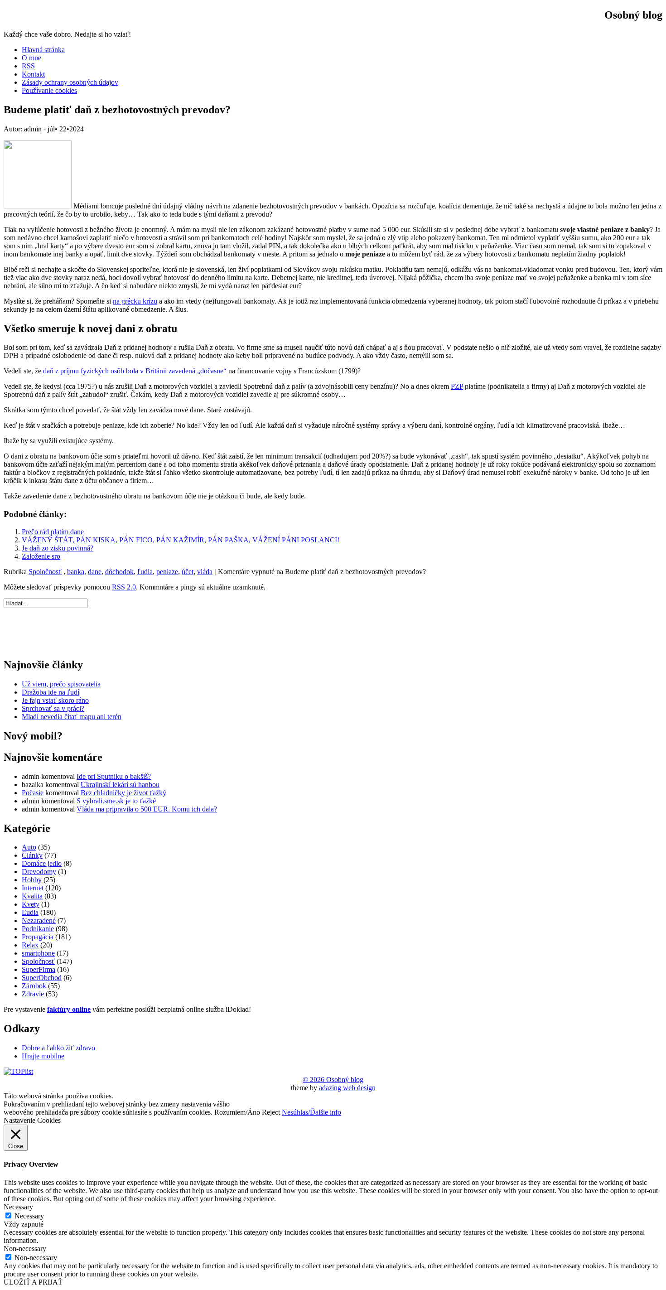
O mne (31, 58)
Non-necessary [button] (25, 1248)
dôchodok (119, 571)
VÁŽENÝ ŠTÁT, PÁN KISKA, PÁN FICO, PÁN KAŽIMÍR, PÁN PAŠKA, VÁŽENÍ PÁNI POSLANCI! (180, 540)
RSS (28, 66)
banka (75, 571)
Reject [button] (271, 1112)
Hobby (32, 880)
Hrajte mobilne (43, 1056)
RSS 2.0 (124, 587)
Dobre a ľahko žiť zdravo (58, 1048)
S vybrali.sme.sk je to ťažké (116, 801)
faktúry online (69, 1009)
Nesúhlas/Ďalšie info (311, 1112)
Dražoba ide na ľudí (50, 692)
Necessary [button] (18, 1207)
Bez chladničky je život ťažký (123, 793)
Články (32, 855)
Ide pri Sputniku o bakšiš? (114, 776)
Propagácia (37, 937)
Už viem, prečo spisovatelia (61, 684)
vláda (204, 571)
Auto (29, 847)
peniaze (167, 571)
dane (94, 571)
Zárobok (34, 986)
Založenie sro (41, 556)
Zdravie (33, 994)
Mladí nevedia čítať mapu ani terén (71, 716)
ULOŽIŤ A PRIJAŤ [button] (33, 1282)
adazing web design (347, 1088)
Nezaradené (39, 920)
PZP (457, 386)
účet (187, 571)
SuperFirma (38, 969)
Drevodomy (39, 871)
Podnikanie (38, 928)
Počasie (32, 793)
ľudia (145, 571)
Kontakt (33, 74)
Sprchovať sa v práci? (53, 708)
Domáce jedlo (42, 863)
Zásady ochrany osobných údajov (70, 82)
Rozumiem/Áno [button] (237, 1112)
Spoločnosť (45, 571)
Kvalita (32, 896)
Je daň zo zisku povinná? (57, 548)
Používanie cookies (49, 90)
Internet (32, 888)
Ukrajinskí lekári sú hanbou (120, 784)
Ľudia (30, 912)
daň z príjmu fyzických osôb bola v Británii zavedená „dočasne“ (135, 371)
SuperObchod (42, 977)
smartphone (38, 953)
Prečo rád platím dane (53, 532)
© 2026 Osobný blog (333, 1079)
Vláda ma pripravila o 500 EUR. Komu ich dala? (147, 809)
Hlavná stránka (43, 49)
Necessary (29, 1216)
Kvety (30, 904)
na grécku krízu (135, 301)
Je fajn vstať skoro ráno (55, 700)
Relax (30, 945)
